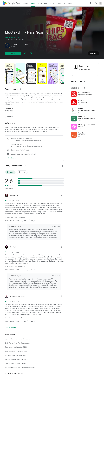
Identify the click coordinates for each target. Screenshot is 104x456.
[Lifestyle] (9, 116)
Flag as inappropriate (14, 373)
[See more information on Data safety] (18, 123)
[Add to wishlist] (30, 53)
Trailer (93, 53)
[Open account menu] (100, 3)
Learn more (14, 140)
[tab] (25, 3)
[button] (9, 73)
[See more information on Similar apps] (84, 87)
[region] (33, 45)
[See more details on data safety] (12, 158)
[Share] (25, 53)
